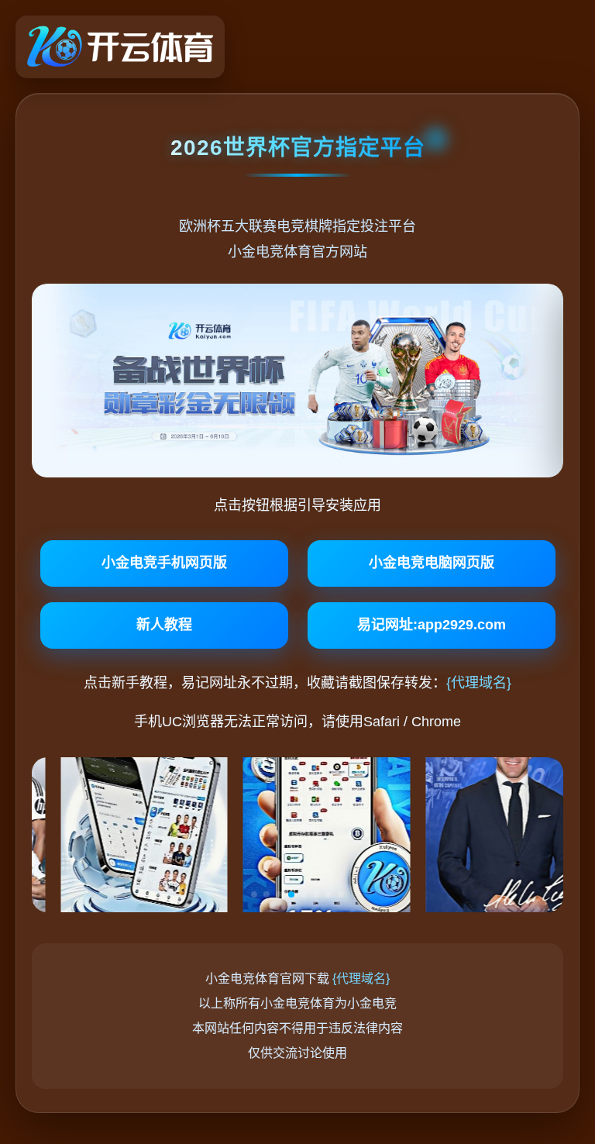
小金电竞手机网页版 (164, 562)
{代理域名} (478, 683)
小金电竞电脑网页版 (431, 562)
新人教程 (164, 624)
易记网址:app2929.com (431, 624)
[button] (254, 894)
